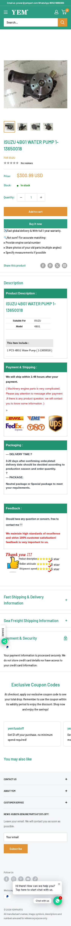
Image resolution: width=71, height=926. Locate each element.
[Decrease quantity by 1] (21, 197)
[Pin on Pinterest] (50, 265)
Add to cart (36, 211)
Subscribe (15, 848)
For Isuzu (9, 157)
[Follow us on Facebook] (6, 879)
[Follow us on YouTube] (28, 879)
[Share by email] (64, 265)
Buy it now (35, 223)
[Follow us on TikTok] (35, 879)
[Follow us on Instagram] (13, 879)
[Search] (62, 22)
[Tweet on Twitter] (57, 265)
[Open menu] (6, 12)
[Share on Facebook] (43, 265)
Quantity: (9, 197)
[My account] (56, 12)
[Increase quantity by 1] (41, 197)
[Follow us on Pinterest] (20, 879)
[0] (64, 12)
